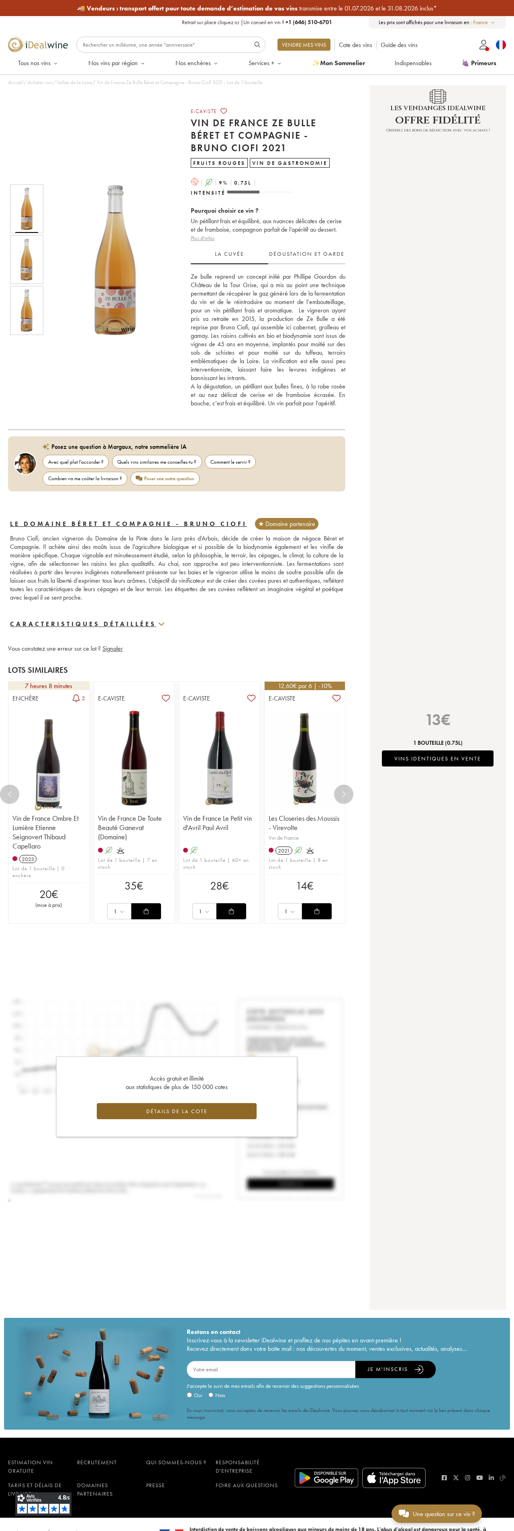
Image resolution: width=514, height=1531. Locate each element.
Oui (198, 1395)
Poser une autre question (169, 478)
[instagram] (467, 1477)
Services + (261, 63)
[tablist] (268, 254)
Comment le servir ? (230, 461)
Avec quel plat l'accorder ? (76, 461)
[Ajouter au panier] (146, 911)
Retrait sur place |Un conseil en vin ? (257, 22)
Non (220, 1395)
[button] (109, 259)
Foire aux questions (247, 1485)
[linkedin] (491, 1477)
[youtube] (479, 1477)
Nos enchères (193, 63)
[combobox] (484, 22)
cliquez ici (228, 22)
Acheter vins (40, 82)
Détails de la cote (177, 1111)
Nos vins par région (113, 63)
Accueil (15, 82)
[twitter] (456, 1477)
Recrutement (97, 1462)
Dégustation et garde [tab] (307, 253)
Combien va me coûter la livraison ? (85, 478)
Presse (155, 1485)
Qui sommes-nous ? (176, 1462)
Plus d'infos (202, 238)
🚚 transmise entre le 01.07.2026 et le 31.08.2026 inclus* (257, 8)
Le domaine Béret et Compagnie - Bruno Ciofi (128, 524)
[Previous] (9, 794)
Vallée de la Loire (74, 82)
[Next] (343, 794)
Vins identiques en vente (437, 758)
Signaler (112, 648)
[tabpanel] (268, 339)
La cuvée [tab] (229, 253)
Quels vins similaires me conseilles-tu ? (156, 461)
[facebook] (444, 1477)
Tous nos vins (34, 63)
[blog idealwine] (503, 1477)
